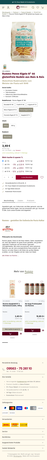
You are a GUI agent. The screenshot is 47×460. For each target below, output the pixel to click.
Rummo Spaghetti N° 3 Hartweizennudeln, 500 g (12, 305)
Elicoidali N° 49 (8, 104)
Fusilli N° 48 (20, 104)
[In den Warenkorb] (10, 333)
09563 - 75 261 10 (19, 368)
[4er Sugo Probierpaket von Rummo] (34, 289)
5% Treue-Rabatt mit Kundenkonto (24, 2)
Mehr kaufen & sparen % (12, 329)
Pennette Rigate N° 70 (11, 115)
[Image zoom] (23, 41)
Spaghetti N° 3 (25, 115)
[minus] (4, 177)
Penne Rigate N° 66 (26, 110)
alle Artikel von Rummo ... (10, 255)
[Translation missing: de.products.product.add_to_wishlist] (37, 7)
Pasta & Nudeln (26, 12)
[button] (27, 177)
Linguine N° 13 (32, 104)
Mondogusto (6, 12)
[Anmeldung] (8, 7)
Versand (18, 150)
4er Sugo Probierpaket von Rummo (33, 305)
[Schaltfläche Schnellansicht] (21, 333)
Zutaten (12, 338)
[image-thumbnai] (5, 66)
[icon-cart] (42, 7)
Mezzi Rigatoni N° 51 (10, 110)
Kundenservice (22, 381)
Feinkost (16, 12)
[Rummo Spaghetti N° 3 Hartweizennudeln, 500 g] (12, 289)
